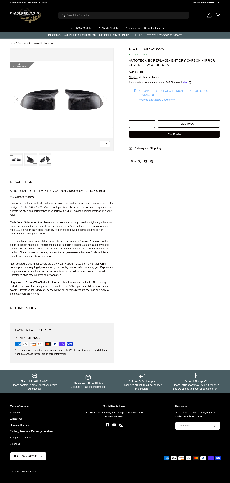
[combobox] (123, 15)
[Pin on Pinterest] (152, 161)
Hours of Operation (20, 425)
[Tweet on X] (139, 161)
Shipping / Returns (20, 437)
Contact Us (16, 418)
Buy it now (174, 134)
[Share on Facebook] (146, 161)
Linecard (15, 444)
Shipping (133, 77)
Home (69, 28)
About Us (15, 412)
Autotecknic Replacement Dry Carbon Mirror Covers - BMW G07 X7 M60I (37, 43)
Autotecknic (134, 49)
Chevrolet (131, 28)
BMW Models (83, 28)
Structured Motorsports (26, 471)
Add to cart (189, 124)
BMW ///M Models (108, 28)
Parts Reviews (152, 28)
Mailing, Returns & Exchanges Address (31, 431)
